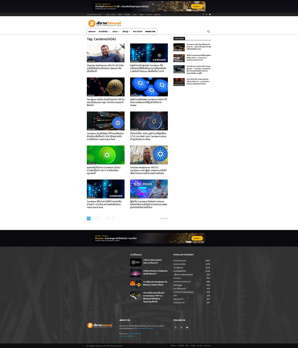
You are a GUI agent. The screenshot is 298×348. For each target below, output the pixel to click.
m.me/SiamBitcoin (135, 333)
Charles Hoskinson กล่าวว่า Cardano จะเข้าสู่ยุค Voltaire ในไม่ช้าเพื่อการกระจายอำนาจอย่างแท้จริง (148, 170)
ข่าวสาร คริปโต (91, 61)
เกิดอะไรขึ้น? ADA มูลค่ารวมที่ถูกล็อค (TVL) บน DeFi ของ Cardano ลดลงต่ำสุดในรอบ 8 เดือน (148, 136)
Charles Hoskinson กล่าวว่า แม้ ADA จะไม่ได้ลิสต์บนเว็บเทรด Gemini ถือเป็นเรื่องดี (105, 68)
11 (107, 218)
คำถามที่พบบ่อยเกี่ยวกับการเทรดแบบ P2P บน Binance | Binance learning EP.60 (154, 297)
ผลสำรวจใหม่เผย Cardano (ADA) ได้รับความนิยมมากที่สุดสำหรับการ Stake (148, 102)
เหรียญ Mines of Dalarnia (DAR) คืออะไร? (155, 272)
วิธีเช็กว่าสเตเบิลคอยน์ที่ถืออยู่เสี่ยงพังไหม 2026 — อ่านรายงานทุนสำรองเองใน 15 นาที (199, 57)
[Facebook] (203, 14)
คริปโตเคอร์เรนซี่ (140, 328)
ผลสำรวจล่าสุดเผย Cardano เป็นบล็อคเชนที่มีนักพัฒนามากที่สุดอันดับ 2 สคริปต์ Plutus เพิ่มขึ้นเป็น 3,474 (148, 68)
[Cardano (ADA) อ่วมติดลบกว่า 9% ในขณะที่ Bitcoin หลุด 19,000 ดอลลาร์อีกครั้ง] (106, 86)
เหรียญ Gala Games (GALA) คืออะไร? (152, 261)
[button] (208, 31)
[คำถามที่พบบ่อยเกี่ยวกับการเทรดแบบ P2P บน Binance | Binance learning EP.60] (135, 295)
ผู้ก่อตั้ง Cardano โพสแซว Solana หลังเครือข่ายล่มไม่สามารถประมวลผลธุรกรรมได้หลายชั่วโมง (148, 204)
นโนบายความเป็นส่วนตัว (127, 336)
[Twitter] (206, 14)
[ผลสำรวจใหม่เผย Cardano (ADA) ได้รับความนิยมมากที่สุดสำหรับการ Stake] (149, 86)
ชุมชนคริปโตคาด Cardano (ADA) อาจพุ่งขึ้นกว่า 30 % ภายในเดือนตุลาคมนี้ (103, 170)
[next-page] (113, 218)
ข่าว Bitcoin (91, 95)
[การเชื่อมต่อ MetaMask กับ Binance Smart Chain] (135, 284)
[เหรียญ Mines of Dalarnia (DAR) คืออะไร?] (135, 273)
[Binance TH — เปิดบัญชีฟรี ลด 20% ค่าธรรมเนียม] (149, 6)
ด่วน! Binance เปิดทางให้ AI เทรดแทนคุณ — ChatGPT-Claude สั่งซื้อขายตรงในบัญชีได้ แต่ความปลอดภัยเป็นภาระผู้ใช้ (198, 69)
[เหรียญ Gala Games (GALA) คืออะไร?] (135, 262)
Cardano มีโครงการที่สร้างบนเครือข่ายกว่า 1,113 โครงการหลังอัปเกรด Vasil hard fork (104, 204)
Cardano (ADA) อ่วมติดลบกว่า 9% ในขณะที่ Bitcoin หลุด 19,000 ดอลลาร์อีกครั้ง (105, 102)
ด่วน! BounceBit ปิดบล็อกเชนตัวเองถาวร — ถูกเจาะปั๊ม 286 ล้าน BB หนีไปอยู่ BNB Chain (199, 46)
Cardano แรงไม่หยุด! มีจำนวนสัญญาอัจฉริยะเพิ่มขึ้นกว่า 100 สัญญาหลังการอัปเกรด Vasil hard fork (105, 136)
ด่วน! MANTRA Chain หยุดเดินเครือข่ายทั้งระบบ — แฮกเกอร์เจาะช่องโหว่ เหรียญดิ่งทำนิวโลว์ (198, 81)
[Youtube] (209, 14)
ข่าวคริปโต (149, 328)
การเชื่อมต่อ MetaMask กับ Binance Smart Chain (155, 283)
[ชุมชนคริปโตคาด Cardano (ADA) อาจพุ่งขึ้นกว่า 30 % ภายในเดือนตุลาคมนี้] (106, 155)
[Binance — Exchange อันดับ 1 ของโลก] (149, 238)
